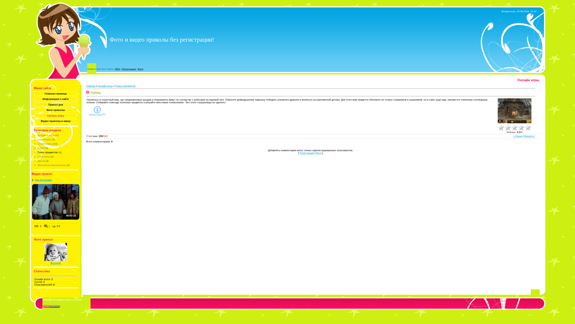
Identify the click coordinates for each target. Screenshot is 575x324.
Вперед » (529, 136)
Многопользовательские (51, 165)
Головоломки (45, 143)
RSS (117, 69)
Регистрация (129, 69)
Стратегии (43, 156)
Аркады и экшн (46, 135)
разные (55, 263)
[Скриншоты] (514, 110)
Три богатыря (43, 180)
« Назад (517, 136)
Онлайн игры (105, 86)
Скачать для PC (97, 114)
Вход (140, 69)
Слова (41, 148)
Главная (90, 86)
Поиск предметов (48, 152)
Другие (41, 161)
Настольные (45, 139)
